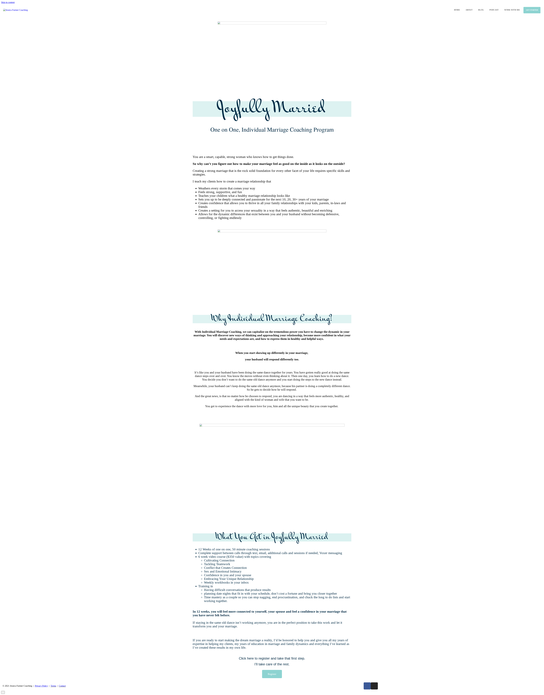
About (469, 10)
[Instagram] (374, 685)
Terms (53, 686)
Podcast (494, 10)
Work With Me (512, 10)
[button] (272, 674)
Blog (481, 10)
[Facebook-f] (367, 685)
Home (457, 10)
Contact (62, 686)
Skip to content (8, 2)
